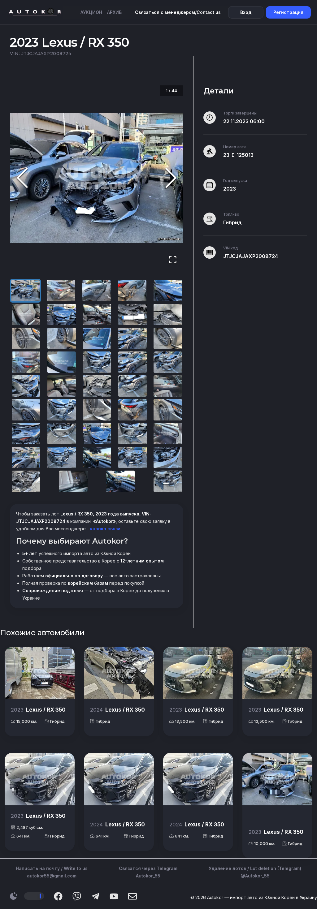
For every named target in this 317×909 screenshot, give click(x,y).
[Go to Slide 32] (61, 434)
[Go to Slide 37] (61, 457)
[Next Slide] (170, 178)
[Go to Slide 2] (61, 291)
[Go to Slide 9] (132, 314)
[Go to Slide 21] (26, 386)
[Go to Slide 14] (132, 338)
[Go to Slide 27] (61, 410)
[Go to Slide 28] (96, 410)
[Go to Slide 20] (167, 362)
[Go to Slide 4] (132, 291)
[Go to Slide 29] (132, 410)
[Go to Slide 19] (132, 362)
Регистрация (288, 12)
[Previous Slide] (22, 178)
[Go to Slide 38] (96, 457)
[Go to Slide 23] (96, 386)
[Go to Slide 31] (26, 434)
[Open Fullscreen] (172, 260)
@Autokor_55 (255, 875)
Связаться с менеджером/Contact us (178, 12)
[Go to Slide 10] (167, 314)
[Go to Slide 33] (96, 434)
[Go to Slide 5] (167, 291)
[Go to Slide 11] (26, 338)
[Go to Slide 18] (96, 362)
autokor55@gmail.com (51, 875)
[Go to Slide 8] (96, 314)
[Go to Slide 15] (167, 338)
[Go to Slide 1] (25, 291)
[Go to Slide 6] (26, 314)
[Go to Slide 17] (61, 362)
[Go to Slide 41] (26, 481)
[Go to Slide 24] (132, 386)
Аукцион (91, 12)
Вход (245, 12)
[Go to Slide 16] (26, 362)
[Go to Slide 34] (132, 434)
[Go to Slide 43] (120, 481)
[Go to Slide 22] (61, 386)
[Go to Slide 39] (132, 457)
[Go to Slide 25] (167, 386)
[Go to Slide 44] (167, 481)
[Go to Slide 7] (61, 314)
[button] (96, 178)
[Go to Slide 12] (61, 338)
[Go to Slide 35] (167, 434)
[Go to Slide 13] (96, 338)
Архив (114, 12)
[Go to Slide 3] (96, 291)
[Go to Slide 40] (167, 457)
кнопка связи (104, 528)
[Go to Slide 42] (73, 481)
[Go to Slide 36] (26, 457)
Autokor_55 (148, 875)
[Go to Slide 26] (26, 410)
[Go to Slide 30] (167, 410)
